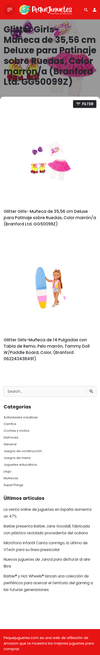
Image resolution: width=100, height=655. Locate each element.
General (10, 444)
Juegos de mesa (17, 457)
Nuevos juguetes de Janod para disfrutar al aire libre (47, 563)
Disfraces (11, 437)
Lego (7, 471)
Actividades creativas (21, 417)
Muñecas (11, 478)
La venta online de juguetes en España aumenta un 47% (48, 513)
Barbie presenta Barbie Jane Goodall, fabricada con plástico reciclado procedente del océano (47, 529)
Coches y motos (16, 430)
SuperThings (13, 485)
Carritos (10, 424)
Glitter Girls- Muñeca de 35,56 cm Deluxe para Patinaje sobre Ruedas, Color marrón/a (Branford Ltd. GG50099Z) (50, 217)
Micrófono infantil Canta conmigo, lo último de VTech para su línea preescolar (46, 546)
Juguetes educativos (20, 464)
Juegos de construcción (23, 451)
